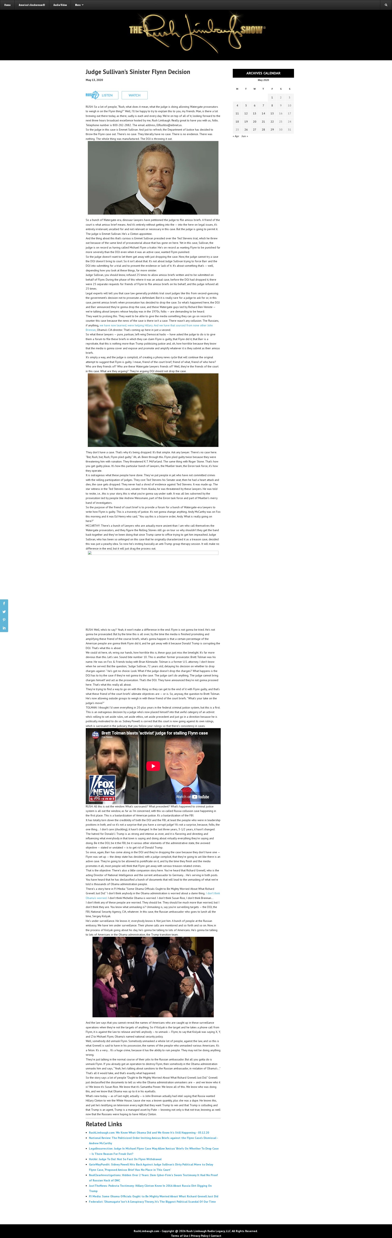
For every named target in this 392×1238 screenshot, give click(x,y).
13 (254, 113)
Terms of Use (179, 1236)
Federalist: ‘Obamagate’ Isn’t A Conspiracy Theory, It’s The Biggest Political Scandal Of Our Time (152, 1201)
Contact (216, 1236)
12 (246, 113)
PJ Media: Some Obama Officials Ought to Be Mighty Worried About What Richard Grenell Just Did (153, 1196)
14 (263, 113)
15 (272, 113)
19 (246, 121)
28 (263, 129)
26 (246, 129)
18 (237, 121)
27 (254, 129)
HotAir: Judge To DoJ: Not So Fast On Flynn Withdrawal (125, 1159)
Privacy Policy (199, 1236)
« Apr (236, 136)
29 (272, 129)
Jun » (245, 136)
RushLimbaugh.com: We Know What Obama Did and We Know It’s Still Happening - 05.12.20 (149, 1132)
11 (237, 113)
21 (263, 121)
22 (272, 121)
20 (254, 121)
